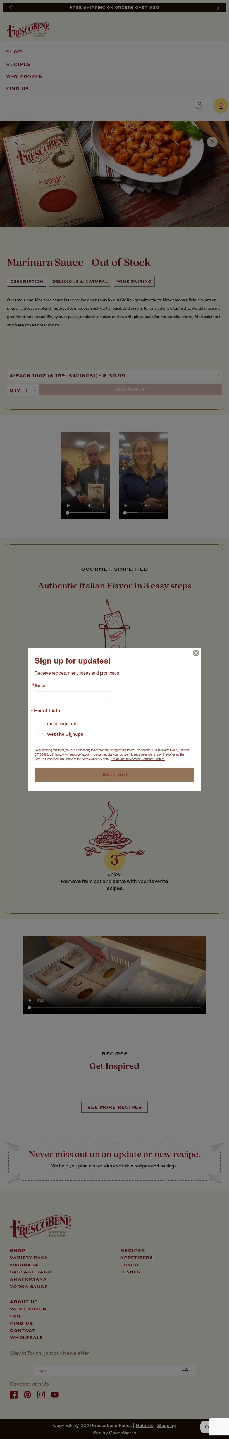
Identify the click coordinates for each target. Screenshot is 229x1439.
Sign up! (114, 774)
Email (41, 685)
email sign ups (62, 723)
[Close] (196, 653)
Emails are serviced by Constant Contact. (138, 758)
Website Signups (65, 734)
